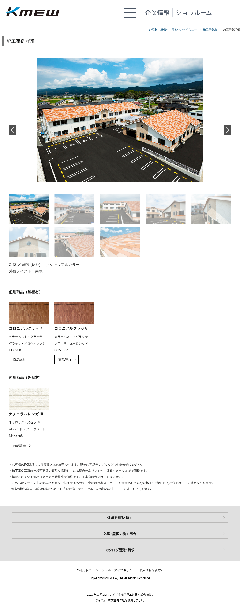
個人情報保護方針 (151, 570)
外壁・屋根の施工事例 (120, 533)
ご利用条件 (83, 570)
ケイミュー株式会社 (35, 12)
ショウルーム (194, 12)
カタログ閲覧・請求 (120, 549)
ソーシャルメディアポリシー (115, 570)
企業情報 (157, 12)
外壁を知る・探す (120, 517)
